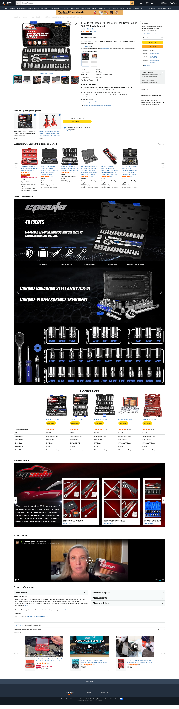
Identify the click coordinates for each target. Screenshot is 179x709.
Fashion (115, 8)
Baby (169, 8)
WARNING (19, 625)
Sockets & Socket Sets (57, 17)
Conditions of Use (64, 699)
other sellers (105, 48)
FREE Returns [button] (86, 46)
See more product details (91, 102)
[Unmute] (163, 580)
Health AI (12, 8)
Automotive (162, 8)
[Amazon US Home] (70, 693)
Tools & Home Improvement (21, 17)
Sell (109, 8)
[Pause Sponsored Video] (60, 651)
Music (129, 8)
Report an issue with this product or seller (97, 105)
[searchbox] (75, 3)
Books (94, 8)
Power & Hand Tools (36, 17)
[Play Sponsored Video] (89, 646)
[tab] (43, 264)
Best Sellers (44, 8)
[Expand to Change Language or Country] (95, 692)
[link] (50, 121)
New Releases (55, 8)
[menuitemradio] (160, 580)
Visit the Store (67, 523)
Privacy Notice (74, 699)
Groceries (65, 8)
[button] (5, 8)
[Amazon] (7, 3)
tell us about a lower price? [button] (36, 616)
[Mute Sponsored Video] (60, 655)
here (26, 605)
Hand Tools (47, 17)
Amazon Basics (33, 8)
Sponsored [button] (16, 632)
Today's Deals (85, 8)
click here (65, 610)
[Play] (15, 580)
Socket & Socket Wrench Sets (74, 17)
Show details (70, 131)
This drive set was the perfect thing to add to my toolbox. (40, 544)
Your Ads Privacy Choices (112, 699)
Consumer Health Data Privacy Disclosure (91, 699)
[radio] (18, 80)
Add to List (144, 90)
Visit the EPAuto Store (88, 29)
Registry (122, 8)
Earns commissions (41, 541)
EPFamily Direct (154, 53)
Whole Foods (74, 8)
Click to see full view (46, 73)
